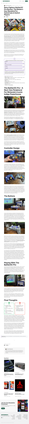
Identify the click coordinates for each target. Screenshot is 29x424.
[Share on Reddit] (7, 16)
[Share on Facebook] (4, 16)
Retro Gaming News (6, 392)
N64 (20, 111)
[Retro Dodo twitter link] (2, 417)
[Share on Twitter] (5, 16)
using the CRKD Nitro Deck (20, 244)
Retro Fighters (11, 84)
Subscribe (3, 408)
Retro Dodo (13, 422)
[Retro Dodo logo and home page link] (6, 1)
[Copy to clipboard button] (8, 16)
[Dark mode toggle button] (20, 1)
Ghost (10, 422)
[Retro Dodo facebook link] (1, 417)
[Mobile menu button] (1, 1)
